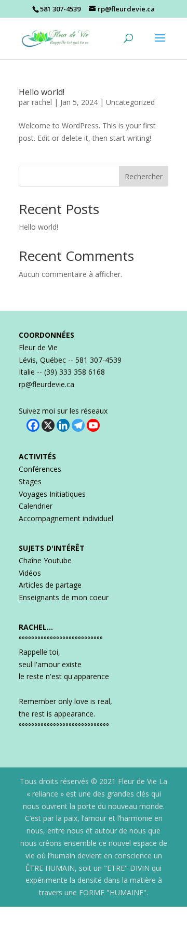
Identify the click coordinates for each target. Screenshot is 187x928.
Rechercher (144, 176)
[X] (48, 425)
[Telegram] (78, 425)
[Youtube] (93, 425)
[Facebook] (32, 425)
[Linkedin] (63, 425)
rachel (42, 102)
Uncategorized (130, 102)
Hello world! (41, 92)
